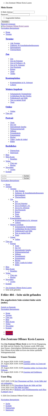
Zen (7, 54)
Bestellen (13, 271)
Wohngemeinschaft (17, 129)
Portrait (9, 118)
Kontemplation (13, 78)
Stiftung (13, 131)
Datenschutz (14, 151)
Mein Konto (10, 269)
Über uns (9, 242)
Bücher (13, 137)
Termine (9, 39)
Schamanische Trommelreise (20, 94)
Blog (7, 267)
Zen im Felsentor (16, 61)
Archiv (12, 282)
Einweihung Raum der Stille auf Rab (28, 385)
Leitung (13, 85)
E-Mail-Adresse (7, 12)
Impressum (14, 153)
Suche (8, 404)
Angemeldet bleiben (12, 18)
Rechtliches (11, 146)
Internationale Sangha (18, 127)
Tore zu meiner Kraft (18, 100)
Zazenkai (26, 362)
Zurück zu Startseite (8, 307)
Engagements (15, 135)
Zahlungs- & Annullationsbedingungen (24, 45)
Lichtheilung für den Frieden (20, 96)
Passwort (4, 14)
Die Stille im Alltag (21, 387)
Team (12, 71)
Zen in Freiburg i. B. (17, 63)
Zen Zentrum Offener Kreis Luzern (19, 288)
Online (9, 107)
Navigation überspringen (10, 28)
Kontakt (9, 284)
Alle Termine (15, 43)
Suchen (26, 176)
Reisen (12, 69)
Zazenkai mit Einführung (32, 372)
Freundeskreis (15, 133)
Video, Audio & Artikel (18, 139)
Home (8, 185)
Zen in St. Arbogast (17, 65)
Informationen (15, 48)
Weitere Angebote (14, 89)
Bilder (12, 142)
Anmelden (5, 22)
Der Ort (13, 125)
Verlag (8, 273)
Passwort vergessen (8, 24)
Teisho (12, 74)
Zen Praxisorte (15, 67)
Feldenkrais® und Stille (19, 98)
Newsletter (10, 279)
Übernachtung (15, 50)
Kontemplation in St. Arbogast (21, 83)
